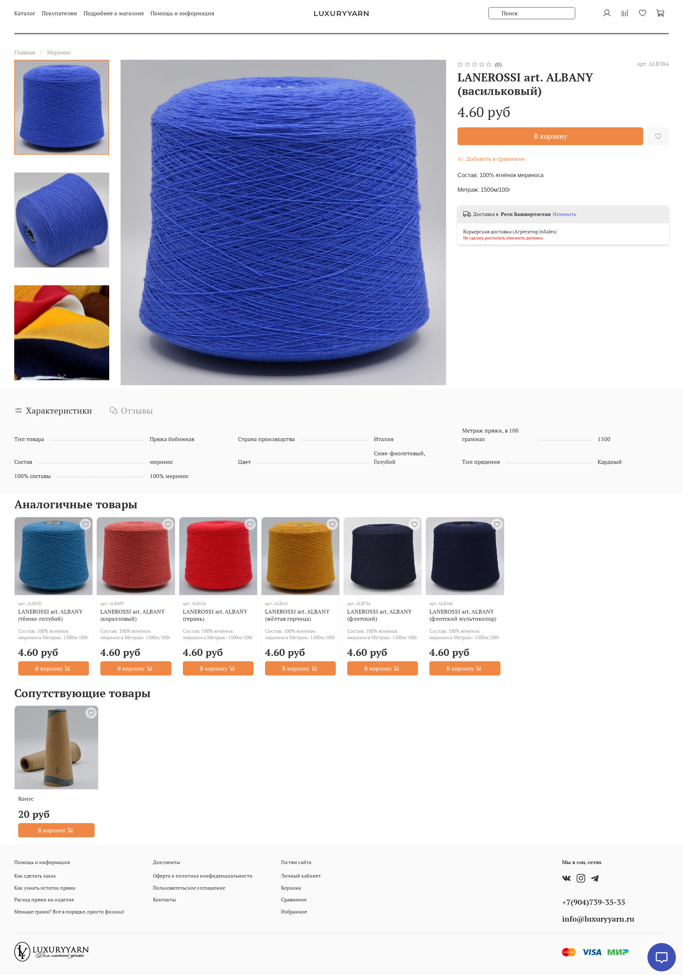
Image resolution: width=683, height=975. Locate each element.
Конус (25, 798)
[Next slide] (61, 376)
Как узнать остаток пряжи (44, 887)
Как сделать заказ (35, 875)
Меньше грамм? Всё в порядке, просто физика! (69, 911)
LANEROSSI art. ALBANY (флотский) (379, 615)
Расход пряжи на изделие (44, 899)
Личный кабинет (301, 875)
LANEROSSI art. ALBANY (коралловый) (132, 615)
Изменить (564, 214)
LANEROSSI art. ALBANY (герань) (215, 615)
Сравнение (294, 899)
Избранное (294, 911)
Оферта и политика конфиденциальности (203, 875)
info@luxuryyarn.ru (598, 919)
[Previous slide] (134, 222)
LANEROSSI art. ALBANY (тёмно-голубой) (50, 615)
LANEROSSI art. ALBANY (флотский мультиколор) (462, 615)
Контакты (164, 899)
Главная (24, 52)
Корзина (291, 887)
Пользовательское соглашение (189, 887)
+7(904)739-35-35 (593, 902)
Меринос (59, 52)
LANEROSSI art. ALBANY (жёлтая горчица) (297, 615)
